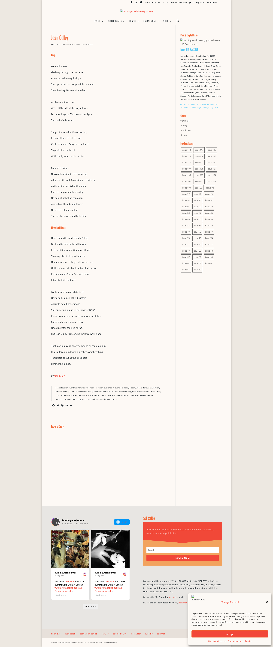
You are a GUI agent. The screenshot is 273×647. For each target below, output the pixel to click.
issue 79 (186, 231)
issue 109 (186, 168)
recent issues (115, 21)
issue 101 (211, 181)
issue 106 (186, 175)
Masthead (56, 634)
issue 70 (186, 250)
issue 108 (199, 168)
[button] (266, 602)
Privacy (105, 634)
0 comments (87, 44)
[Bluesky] (141, 3)
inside (97, 21)
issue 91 (186, 206)
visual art (185, 120)
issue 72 (197, 244)
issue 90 (197, 206)
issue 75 (197, 238)
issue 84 (197, 219)
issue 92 (209, 200)
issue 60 (197, 269)
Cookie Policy (120, 634)
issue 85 (186, 219)
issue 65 (209, 257)
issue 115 (186, 156)
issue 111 (199, 162)
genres (132, 21)
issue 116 (211, 149)
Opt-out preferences (217, 641)
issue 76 (186, 238)
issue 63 (197, 263)
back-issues (67, 44)
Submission (70, 634)
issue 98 (210, 187)
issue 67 (186, 257)
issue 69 (197, 250)
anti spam (173, 597)
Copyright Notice (88, 634)
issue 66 (197, 257)
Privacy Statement (236, 641)
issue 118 (186, 149)
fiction (183, 135)
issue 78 (197, 231)
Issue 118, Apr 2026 (189, 49)
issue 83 (209, 219)
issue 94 (186, 200)
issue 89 (209, 206)
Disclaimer (136, 634)
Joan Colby (59, 375)
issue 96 (197, 193)
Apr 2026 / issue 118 (154, 3)
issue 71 (209, 244)
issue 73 (186, 244)
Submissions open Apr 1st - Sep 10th (187, 3)
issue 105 (199, 175)
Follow (124, 522)
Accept (230, 634)
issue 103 (186, 181)
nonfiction (185, 130)
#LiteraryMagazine (64, 587)
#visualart (69, 581)
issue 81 (197, 225)
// (167, 3)
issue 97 (186, 193)
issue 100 (186, 187)
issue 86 (209, 212)
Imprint (248, 641)
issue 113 (211, 156)
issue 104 (211, 175)
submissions (149, 21)
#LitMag (78, 587)
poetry (77, 44)
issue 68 (209, 250)
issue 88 (186, 212)
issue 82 (186, 225)
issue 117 (199, 149)
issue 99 (198, 187)
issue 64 (186, 263)
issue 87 (197, 212)
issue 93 (197, 200)
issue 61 (186, 269)
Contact (161, 634)
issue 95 (209, 193)
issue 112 (186, 162)
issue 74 (209, 238)
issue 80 (209, 225)
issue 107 (211, 168)
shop (165, 21)
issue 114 (199, 156)
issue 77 (209, 231)
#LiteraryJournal (63, 591)
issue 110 (211, 162)
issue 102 (199, 181)
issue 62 (209, 263)
